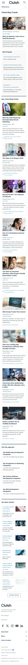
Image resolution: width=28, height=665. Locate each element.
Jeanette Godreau (6, 316)
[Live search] (24, 2)
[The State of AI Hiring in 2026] (14, 159)
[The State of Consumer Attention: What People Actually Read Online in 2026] (14, 275)
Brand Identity (14, 65)
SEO (4, 75)
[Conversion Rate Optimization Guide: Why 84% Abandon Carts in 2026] (14, 385)
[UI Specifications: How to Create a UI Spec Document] (14, 584)
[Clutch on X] (7, 625)
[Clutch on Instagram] (12, 625)
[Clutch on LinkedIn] (21, 625)
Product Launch (9, 438)
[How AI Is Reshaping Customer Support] (14, 235)
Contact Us (4, 619)
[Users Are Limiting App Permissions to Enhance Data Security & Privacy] (14, 347)
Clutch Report (16, 31)
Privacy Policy (4, 647)
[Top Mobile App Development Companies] (14, 454)
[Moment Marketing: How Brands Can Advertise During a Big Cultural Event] (14, 67)
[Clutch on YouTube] (17, 625)
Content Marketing (9, 290)
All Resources (5, 7)
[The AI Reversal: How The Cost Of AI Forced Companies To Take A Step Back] (14, 569)
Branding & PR (6, 65)
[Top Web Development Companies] (14, 491)
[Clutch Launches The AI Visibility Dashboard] (14, 423)
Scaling (20, 65)
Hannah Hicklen (6, 33)
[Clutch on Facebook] (2, 625)
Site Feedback (5, 615)
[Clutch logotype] (14, 2)
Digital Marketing (9, 211)
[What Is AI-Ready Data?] (14, 58)
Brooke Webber (6, 525)
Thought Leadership (10, 75)
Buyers (3, 636)
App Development (9, 363)
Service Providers (6, 640)
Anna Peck (5, 126)
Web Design (7, 325)
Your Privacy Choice (6, 650)
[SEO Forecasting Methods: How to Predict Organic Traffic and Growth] (14, 77)
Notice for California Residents (8, 652)
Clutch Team (5, 428)
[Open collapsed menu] (3, 2)
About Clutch (4, 632)
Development (5, 580)
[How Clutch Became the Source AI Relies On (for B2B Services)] (14, 540)
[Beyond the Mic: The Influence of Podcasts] (14, 197)
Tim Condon (5, 569)
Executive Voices (6, 538)
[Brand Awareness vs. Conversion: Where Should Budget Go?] (14, 88)
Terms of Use (4, 655)
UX (3, 507)
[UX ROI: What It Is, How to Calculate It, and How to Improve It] (14, 511)
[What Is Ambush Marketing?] (14, 554)
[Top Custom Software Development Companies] (14, 479)
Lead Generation (15, 87)
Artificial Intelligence (7, 31)
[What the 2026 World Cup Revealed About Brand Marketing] (14, 121)
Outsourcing (14, 325)
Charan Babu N (6, 511)
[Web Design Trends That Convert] (14, 311)
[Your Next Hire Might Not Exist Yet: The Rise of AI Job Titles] (14, 526)
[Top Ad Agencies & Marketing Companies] (14, 466)
